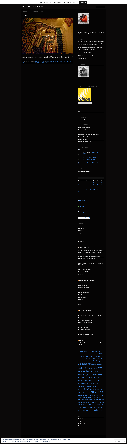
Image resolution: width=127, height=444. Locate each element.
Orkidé (98, 395)
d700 (100, 364)
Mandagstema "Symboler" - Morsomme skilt (88, 134)
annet (36, 61)
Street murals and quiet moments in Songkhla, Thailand (91, 250)
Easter (79, 368)
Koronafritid (81, 299)
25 (94, 189)
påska (88, 397)
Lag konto (80, 418)
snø (82, 402)
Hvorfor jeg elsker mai (83, 287)
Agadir (84, 361)
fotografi (70, 61)
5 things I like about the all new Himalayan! (88, 267)
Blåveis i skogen (82, 297)
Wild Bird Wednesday (89, 410)
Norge (80, 395)
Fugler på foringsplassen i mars (85, 320)
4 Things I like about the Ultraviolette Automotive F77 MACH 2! (90, 264)
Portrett (84, 397)
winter (51, 62)
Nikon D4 (81, 392)
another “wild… (86, 161)
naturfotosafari (84, 381)
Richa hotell (44, 62)
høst (100, 375)
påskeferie (93, 397)
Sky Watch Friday (98, 399)
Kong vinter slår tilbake (83, 292)
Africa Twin (80, 274)
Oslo (41, 62)
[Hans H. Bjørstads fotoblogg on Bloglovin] (84, 218)
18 (94, 187)
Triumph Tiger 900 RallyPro (84, 271)
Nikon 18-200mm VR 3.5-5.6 (95, 384)
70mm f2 (80, 351)
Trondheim (83, 407)
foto (67, 61)
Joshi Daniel (84, 248)
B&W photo (99, 361)
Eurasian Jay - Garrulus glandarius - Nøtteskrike (89, 129)
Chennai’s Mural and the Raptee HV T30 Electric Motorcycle (89, 253)
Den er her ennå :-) (82, 317)
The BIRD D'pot (87, 404)
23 (86, 189)
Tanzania (101, 402)
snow (79, 402)
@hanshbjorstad (91, 159)
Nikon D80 (88, 392)
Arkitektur (39, 61)
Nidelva (95, 381)
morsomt (32, 62)
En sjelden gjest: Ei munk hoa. (85, 322)
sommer (86, 402)
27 (101, 189)
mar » (82, 194)
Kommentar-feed (82, 425)
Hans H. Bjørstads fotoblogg (32, 6)
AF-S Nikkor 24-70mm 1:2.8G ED (87, 353)
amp (87, 361)
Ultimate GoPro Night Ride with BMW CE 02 (88, 258)
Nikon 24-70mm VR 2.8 (86, 386)
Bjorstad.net (81, 241)
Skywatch (90, 399)
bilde (43, 61)
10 (90, 184)
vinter (48, 62)
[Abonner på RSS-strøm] (78, 248)
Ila (102, 375)
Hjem (98, 6)
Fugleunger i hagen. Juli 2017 (85, 332)
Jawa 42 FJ (81, 261)
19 (97, 187)
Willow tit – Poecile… (92, 157)
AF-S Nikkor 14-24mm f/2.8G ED (53, 61)
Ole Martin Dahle (92, 395)
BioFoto (80, 226)
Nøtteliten (80, 294)
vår (94, 407)
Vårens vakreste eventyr (84, 290)
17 (90, 187)
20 (101, 187)
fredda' (99, 372)
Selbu (80, 399)
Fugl (86, 375)
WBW (96, 407)
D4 (98, 364)
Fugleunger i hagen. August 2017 (86, 329)
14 (78, 187)
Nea (92, 381)
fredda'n (81, 375)
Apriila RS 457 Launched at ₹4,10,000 (87, 269)
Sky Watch (85, 399)
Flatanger (95, 368)
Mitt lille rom (85, 310)
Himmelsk (94, 375)
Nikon (85, 384)
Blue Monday (94, 364)
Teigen (80, 404)
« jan (79, 194)
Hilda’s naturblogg (87, 340)
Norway (85, 395)
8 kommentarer (56, 62)
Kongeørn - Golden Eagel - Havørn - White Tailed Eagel (91, 132)
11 (94, 184)
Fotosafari (92, 371)
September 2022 (82, 313)
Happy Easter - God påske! (84, 127)
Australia (90, 361)
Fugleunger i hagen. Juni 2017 (85, 334)
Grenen (80, 304)
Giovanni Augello (87, 162)
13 (101, 184)
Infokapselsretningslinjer (47, 441)
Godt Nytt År (81, 302)
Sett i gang (83, 2)
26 (97, 189)
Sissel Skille (81, 230)
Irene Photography (87, 280)
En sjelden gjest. (82, 325)
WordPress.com (82, 428)
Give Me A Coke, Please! (97, 161)
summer (97, 402)
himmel (89, 375)
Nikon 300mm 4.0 (98, 389)
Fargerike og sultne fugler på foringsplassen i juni (90, 315)
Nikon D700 (37, 62)
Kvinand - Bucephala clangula (85, 137)
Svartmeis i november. (83, 327)
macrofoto (82, 377)
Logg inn (80, 421)
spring (92, 402)
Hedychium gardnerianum (84, 141)
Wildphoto (80, 233)
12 (97, 184)
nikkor (80, 384)
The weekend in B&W (97, 404)
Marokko (89, 378)
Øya (101, 410)
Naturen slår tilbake (83, 285)
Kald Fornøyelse (82, 283)
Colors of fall (95, 162)
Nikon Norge (81, 228)
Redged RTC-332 (99, 397)
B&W (95, 361)
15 (82, 187)
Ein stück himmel (86, 368)
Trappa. (25, 15)
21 (78, 189)
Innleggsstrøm (81, 423)
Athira (84, 157)
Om (102, 6)
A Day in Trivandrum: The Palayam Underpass (89, 256)
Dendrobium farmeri (83, 139)
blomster (87, 364)
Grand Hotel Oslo (26, 62)
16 (86, 187)
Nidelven (99, 381)
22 (82, 189)
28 (78, 191)
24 (90, 189)
